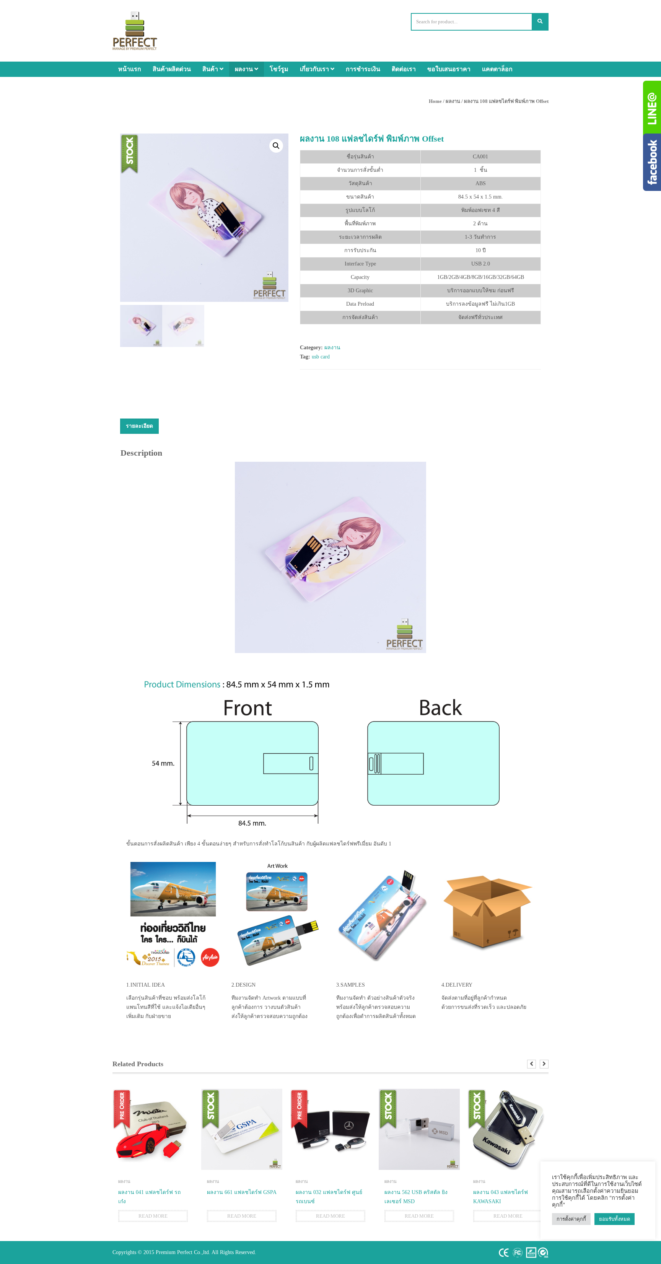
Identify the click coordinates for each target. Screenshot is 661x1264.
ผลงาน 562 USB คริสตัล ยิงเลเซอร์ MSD (416, 1196)
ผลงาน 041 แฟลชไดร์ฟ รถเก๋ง (149, 1196)
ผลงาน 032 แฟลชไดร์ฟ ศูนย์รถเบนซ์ (329, 1196)
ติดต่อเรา (404, 69)
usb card (321, 357)
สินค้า (211, 69)
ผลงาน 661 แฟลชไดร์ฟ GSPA (242, 1192)
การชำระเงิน (363, 69)
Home (435, 101)
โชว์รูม (279, 69)
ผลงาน (244, 69)
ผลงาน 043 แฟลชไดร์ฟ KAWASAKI (500, 1196)
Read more (153, 1216)
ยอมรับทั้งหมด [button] (614, 1219)
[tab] (139, 426)
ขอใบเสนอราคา (449, 69)
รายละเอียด (139, 426)
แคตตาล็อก (497, 69)
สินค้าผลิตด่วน (172, 69)
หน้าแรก (129, 69)
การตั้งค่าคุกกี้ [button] (571, 1219)
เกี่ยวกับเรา (315, 69)
